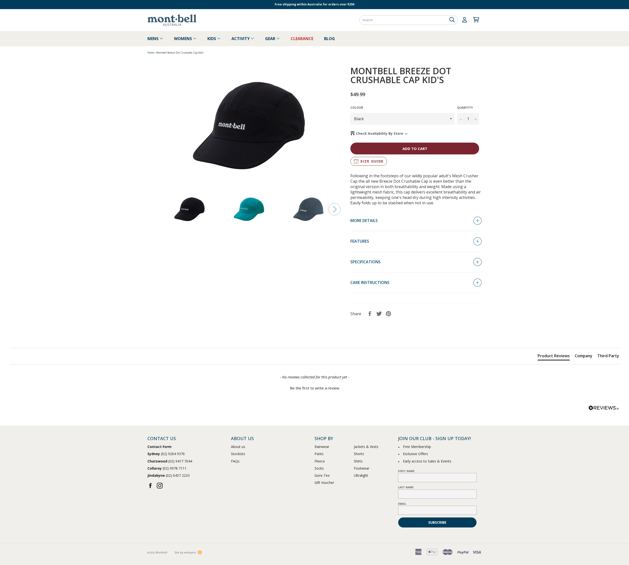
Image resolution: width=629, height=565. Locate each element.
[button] (314, 387)
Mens (153, 38)
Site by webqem (185, 552)
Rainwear (321, 446)
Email (402, 504)
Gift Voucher (324, 482)
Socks (319, 468)
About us (238, 446)
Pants (319, 453)
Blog (329, 38)
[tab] (554, 356)
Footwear (361, 468)
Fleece (319, 461)
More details (364, 220)
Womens (183, 38)
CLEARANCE (302, 38)
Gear (270, 38)
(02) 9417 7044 (169, 461)
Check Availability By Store (379, 133)
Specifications (365, 262)
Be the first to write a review (314, 388)
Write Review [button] (602, 336)
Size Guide (372, 161)
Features (359, 241)
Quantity (465, 108)
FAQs (235, 461)
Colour (356, 108)
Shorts (359, 453)
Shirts (358, 461)
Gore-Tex (321, 475)
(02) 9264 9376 (166, 453)
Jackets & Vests (366, 446)
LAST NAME (406, 487)
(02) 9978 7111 (166, 468)
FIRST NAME (406, 471)
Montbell (161, 552)
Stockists (238, 453)
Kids (212, 38)
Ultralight (361, 475)
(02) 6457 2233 (168, 475)
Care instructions (369, 282)
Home (150, 52)
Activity (241, 38)
